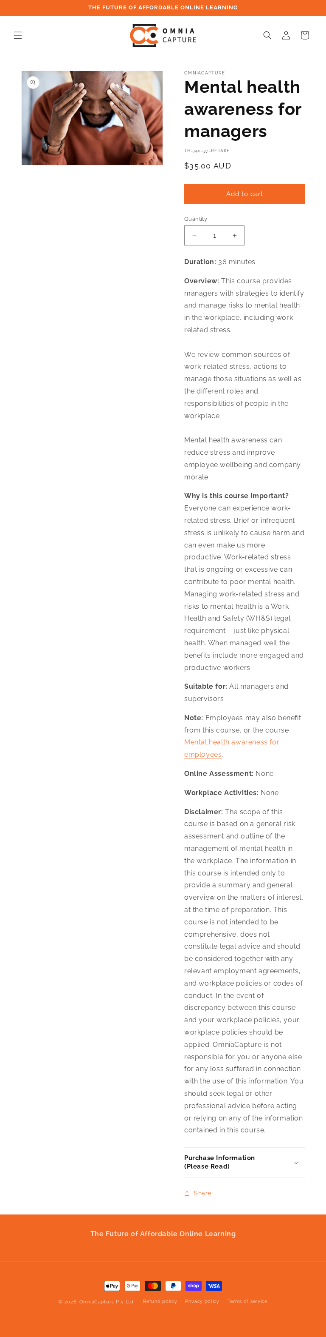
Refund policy (160, 1301)
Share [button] (202, 1193)
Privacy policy (202, 1301)
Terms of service (247, 1301)
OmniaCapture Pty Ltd (106, 1302)
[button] (17, 35)
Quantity (195, 219)
